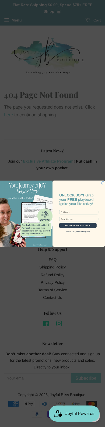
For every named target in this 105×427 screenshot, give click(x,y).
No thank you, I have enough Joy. (78, 231)
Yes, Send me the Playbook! (78, 225)
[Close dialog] (102, 182)
